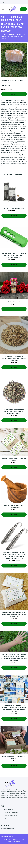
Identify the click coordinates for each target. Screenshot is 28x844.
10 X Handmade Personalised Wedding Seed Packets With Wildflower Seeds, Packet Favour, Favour (14, 614)
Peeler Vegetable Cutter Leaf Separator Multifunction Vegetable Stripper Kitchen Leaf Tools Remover (14, 255)
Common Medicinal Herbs (11, 815)
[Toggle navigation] (3, 8)
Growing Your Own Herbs (11, 812)
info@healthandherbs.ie (6, 2)
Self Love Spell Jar (14, 302)
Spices (21, 80)
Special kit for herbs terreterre (14, 208)
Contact (10, 839)
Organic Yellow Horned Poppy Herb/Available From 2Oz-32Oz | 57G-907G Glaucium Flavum (14, 358)
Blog (5, 818)
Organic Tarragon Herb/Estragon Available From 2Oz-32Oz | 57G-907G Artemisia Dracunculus (14, 411)
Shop (23, 9)
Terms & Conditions (18, 839)
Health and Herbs (8, 809)
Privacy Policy (11, 841)
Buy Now (14, 94)
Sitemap (18, 841)
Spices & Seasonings (13, 80)
